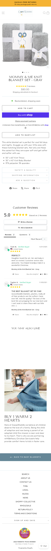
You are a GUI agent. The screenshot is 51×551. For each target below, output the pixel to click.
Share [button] (16, 274)
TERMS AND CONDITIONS (25, 513)
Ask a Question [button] (26, 228)
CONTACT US (25, 482)
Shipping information (25, 175)
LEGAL (25, 490)
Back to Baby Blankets (27, 457)
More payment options (25, 121)
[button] (41, 274)
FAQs (25, 486)
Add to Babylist (25, 135)
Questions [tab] (23, 235)
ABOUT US (25, 478)
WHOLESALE (25, 506)
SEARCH (25, 474)
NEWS (25, 498)
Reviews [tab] (8, 235)
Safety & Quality (25, 170)
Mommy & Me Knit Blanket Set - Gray (25, 269)
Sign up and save (25, 520)
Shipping (16, 92)
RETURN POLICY (25, 509)
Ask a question (25, 180)
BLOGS (25, 494)
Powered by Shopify (25, 548)
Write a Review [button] (27, 222)
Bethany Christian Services (20, 438)
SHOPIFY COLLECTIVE (25, 501)
